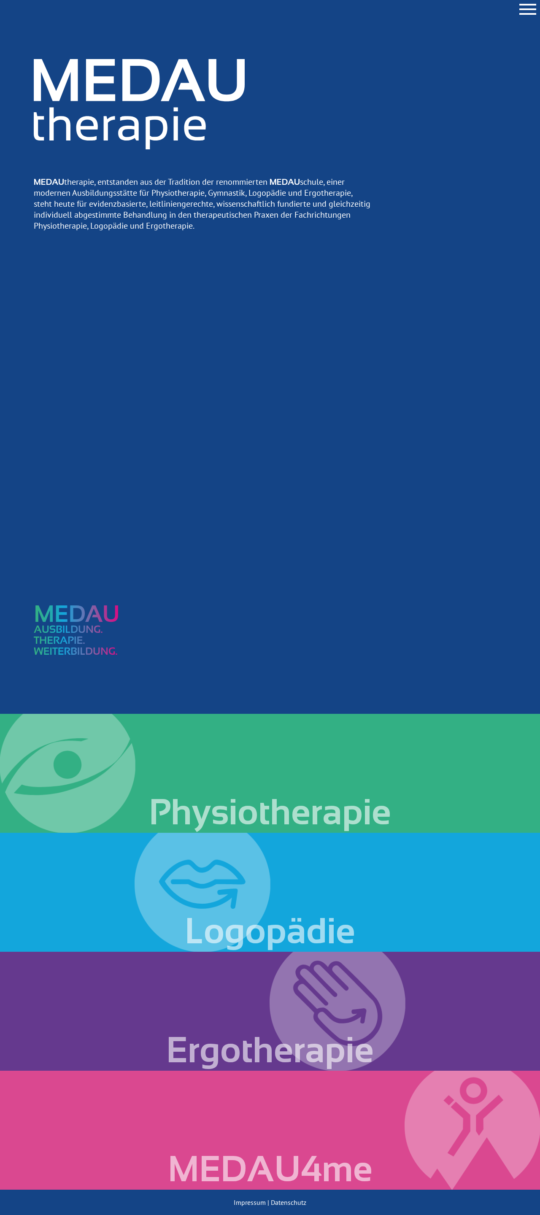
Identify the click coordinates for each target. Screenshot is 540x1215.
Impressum (250, 1202)
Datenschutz (288, 1202)
